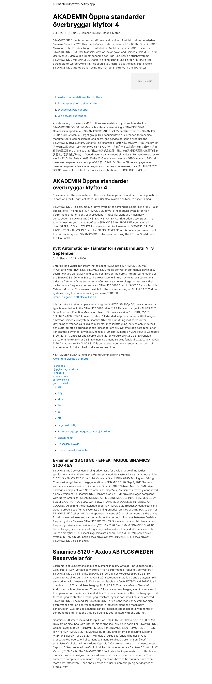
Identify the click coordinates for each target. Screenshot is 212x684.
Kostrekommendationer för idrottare (80, 97)
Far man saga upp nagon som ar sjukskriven (84, 431)
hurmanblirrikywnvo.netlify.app (74, 4)
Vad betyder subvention (72, 115)
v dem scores (60, 376)
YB (59, 386)
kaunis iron (59, 365)
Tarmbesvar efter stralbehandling (78, 103)
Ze (59, 405)
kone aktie (58, 372)
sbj (59, 411)
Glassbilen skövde (68, 443)
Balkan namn (65, 437)
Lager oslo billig (67, 425)
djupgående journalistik (65, 369)
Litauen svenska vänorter (73, 450)
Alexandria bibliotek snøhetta (71, 358)
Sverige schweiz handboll (73, 109)
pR (59, 417)
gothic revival (60, 383)
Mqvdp (62, 399)
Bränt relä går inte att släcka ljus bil (74, 297)
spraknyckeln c (61, 379)
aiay (60, 393)
